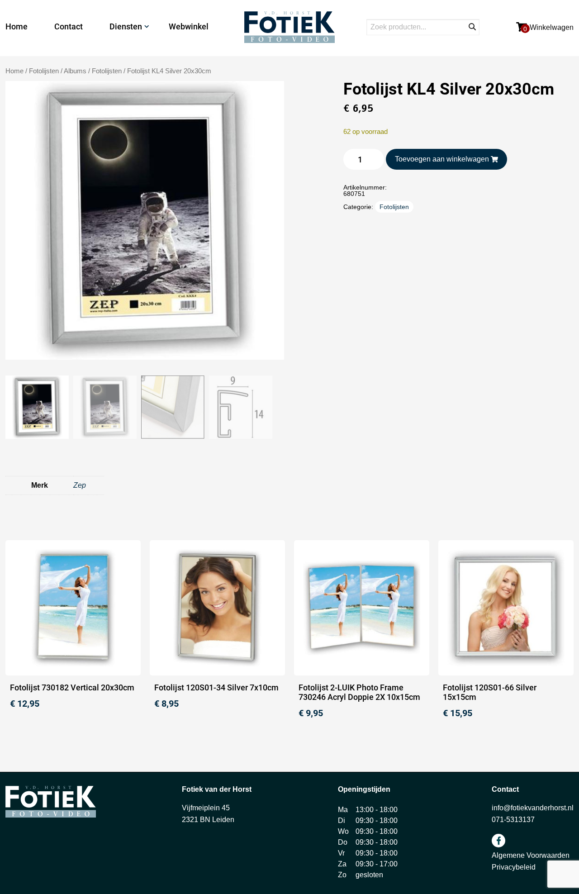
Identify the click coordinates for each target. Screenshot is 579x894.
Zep (79, 485)
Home (16, 26)
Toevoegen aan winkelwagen (442, 159)
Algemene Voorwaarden (531, 855)
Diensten (125, 26)
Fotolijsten (107, 71)
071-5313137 (513, 819)
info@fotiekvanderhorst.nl (533, 808)
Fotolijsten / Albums (57, 71)
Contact (68, 26)
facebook (498, 840)
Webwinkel (189, 26)
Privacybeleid (514, 867)
